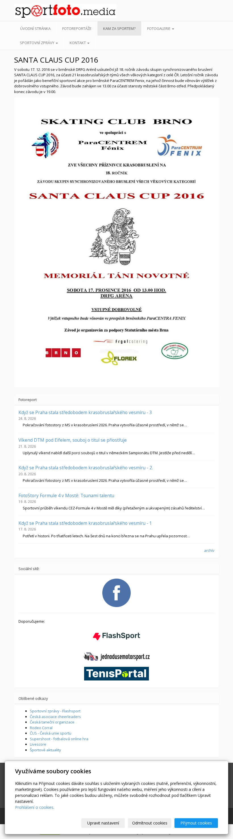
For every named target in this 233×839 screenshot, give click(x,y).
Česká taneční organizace (52, 722)
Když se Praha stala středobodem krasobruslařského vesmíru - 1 (85, 523)
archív (209, 550)
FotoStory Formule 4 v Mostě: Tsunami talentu (66, 495)
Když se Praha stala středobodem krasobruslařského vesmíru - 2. (85, 467)
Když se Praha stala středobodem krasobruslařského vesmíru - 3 (85, 412)
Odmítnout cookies (149, 823)
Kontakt (78, 42)
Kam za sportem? (119, 28)
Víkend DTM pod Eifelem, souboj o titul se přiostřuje (72, 440)
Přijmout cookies (196, 823)
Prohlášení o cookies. (34, 807)
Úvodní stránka (35, 28)
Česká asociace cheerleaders (55, 716)
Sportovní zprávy (37, 42)
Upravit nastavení (103, 823)
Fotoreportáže (76, 28)
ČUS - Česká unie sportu (50, 733)
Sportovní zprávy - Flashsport (55, 710)
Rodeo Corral (41, 727)
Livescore (38, 744)
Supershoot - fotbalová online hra (59, 738)
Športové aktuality (45, 749)
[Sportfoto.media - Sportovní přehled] (36, 11)
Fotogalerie (159, 28)
